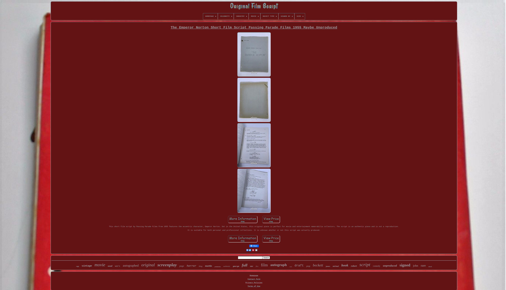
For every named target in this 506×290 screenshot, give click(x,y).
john (415, 265)
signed (405, 265)
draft (299, 265)
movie (99, 264)
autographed (131, 265)
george (236, 266)
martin (208, 265)
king (200, 266)
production (218, 266)
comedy (376, 266)
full (244, 265)
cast (291, 266)
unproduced (390, 265)
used (110, 266)
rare (423, 265)
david (430, 266)
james (328, 266)
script (364, 264)
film (264, 265)
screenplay (167, 264)
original (148, 264)
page (181, 266)
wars (117, 266)
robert (354, 266)
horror (191, 265)
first (257, 266)
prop (308, 266)
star (251, 266)
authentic (226, 266)
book (344, 265)
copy (77, 266)
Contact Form (254, 279)
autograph (278, 264)
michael (336, 266)
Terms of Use (254, 286)
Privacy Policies (253, 283)
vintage (87, 265)
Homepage (254, 276)
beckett (318, 265)
